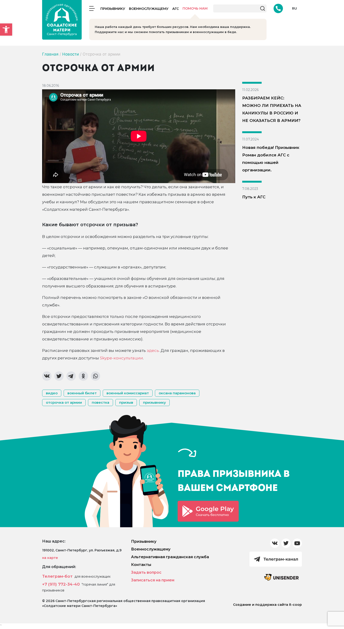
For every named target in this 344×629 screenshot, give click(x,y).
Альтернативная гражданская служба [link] (170, 557)
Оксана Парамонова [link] (177, 393)
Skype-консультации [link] (121, 358)
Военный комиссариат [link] (127, 393)
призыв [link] (126, 402)
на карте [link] (50, 558)
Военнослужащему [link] (148, 9)
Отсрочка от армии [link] (64, 402)
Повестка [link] (100, 402)
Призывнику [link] (112, 9)
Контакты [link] (141, 564)
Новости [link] (70, 54)
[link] (6, 29)
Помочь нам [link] (195, 8)
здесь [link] (153, 350)
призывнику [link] (154, 402)
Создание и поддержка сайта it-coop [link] (267, 605)
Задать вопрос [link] (146, 572)
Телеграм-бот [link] (57, 576)
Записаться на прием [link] (152, 580)
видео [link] (52, 393)
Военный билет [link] (82, 393)
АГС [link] (175, 9)
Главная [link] (50, 54)
